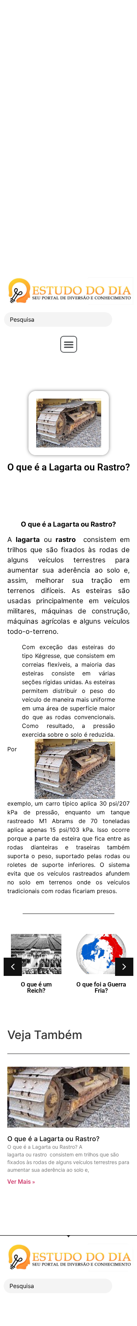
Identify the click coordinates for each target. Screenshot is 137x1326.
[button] (68, 344)
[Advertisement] (68, 68)
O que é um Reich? (36, 987)
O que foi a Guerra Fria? (101, 987)
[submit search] (124, 320)
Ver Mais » (21, 1181)
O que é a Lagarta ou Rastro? (53, 1139)
